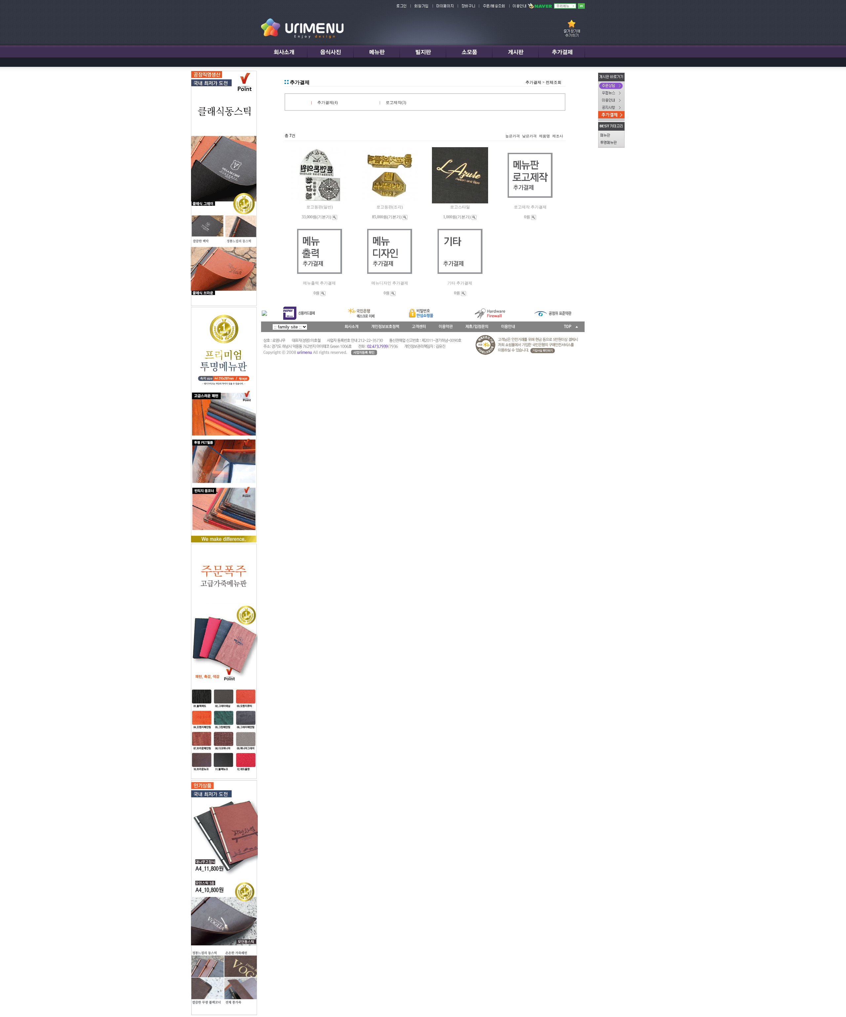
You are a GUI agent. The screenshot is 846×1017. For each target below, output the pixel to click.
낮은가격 (529, 136)
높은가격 (512, 136)
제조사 (557, 136)
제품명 (544, 136)
